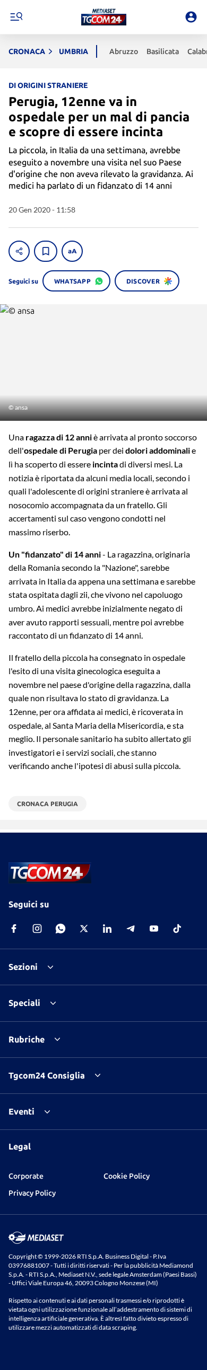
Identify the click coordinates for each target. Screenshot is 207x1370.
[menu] (15, 17)
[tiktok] (177, 928)
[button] (103, 16)
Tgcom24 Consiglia (46, 1075)
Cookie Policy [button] (127, 1176)
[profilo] (191, 17)
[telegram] (130, 928)
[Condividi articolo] (19, 251)
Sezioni (23, 966)
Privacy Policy (32, 1193)
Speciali (24, 1002)
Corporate (26, 1176)
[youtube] (154, 928)
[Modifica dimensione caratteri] (72, 251)
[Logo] (103, 16)
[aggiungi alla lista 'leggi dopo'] (45, 251)
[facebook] (13, 928)
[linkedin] (107, 928)
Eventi (21, 1111)
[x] (84, 928)
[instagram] (37, 928)
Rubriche (26, 1039)
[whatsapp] (60, 928)
